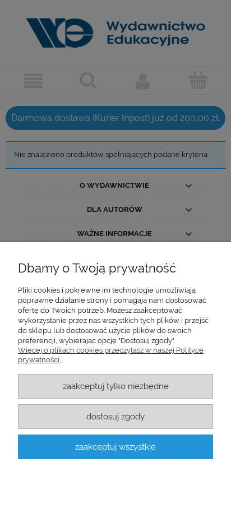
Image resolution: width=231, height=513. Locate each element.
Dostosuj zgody (115, 416)
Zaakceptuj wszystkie (115, 446)
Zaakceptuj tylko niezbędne (116, 386)
